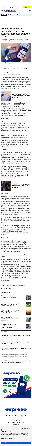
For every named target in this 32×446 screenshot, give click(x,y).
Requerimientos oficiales (16, 422)
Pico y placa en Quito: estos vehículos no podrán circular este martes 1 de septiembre (10, 326)
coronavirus (21, 285)
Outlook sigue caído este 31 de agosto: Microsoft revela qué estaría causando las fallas (16, 336)
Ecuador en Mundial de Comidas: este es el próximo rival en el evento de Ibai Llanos (10, 311)
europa (15, 285)
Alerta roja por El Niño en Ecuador (17, 15)
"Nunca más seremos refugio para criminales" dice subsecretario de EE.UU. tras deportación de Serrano (15, 355)
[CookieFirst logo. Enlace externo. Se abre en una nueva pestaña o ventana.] (1, 430)
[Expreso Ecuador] (16, 411)
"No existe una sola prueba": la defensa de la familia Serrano (9, 296)
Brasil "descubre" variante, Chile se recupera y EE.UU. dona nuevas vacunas (21, 95)
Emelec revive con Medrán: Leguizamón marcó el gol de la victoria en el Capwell (16, 342)
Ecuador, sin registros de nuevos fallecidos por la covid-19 (16, 255)
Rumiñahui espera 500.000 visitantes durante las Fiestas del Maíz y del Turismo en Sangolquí (16, 361)
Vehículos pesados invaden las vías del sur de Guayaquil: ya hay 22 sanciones (9, 319)
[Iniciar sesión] (30, 11)
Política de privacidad (26, 428)
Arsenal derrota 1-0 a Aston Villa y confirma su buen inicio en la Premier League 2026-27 (10, 304)
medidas (9, 285)
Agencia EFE (4, 72)
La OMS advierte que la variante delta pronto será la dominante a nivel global (21, 186)
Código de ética (16, 420)
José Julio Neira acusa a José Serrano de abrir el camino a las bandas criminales (16, 349)
